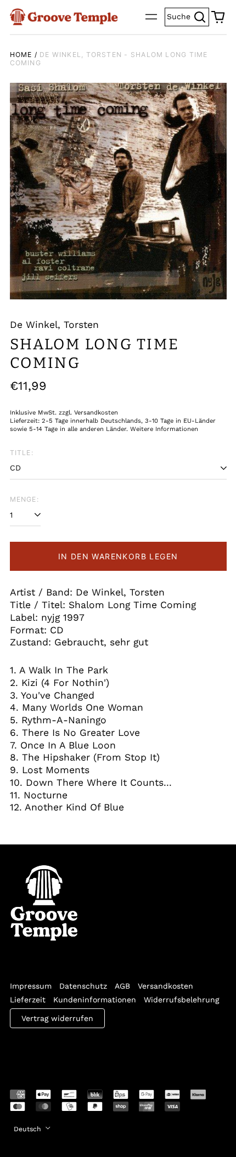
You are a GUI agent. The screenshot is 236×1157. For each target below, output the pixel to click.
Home (21, 54)
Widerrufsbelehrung (181, 999)
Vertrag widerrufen (57, 1018)
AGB (122, 986)
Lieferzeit (28, 999)
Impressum (31, 986)
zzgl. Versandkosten (88, 412)
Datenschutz (83, 986)
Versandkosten (165, 986)
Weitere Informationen (164, 429)
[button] (218, 17)
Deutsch (28, 1129)
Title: (21, 453)
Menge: (24, 499)
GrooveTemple (60, 1051)
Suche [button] (188, 15)
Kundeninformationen (94, 999)
